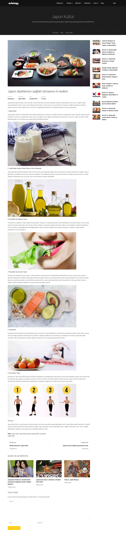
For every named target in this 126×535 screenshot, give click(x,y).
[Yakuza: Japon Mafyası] (77, 468)
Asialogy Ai (11, 99)
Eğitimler (78, 3)
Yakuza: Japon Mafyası (71, 480)
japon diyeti (15, 434)
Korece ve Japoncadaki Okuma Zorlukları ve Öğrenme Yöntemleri (109, 52)
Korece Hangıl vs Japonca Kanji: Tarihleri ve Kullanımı (110, 86)
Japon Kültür (69, 32)
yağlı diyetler (35, 434)
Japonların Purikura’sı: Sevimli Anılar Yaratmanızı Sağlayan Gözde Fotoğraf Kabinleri (19, 482)
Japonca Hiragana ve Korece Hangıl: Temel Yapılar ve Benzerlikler (109, 43)
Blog (102, 3)
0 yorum (43, 99)
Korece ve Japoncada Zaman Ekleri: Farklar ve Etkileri (109, 117)
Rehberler (87, 3)
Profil (114, 3)
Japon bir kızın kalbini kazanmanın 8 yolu (75, 445)
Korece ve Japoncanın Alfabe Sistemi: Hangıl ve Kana (110, 77)
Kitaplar (69, 3)
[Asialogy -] (15, 3)
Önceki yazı (13, 442)
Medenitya (60, 3)
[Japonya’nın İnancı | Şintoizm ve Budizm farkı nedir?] (49, 468)
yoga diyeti (43, 434)
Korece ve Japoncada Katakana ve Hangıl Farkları (108, 61)
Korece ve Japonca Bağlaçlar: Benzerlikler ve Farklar (110, 95)
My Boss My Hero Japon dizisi (19, 445)
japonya (29, 434)
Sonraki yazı (84, 442)
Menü (95, 3)
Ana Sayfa (55, 32)
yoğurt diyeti (11, 436)
